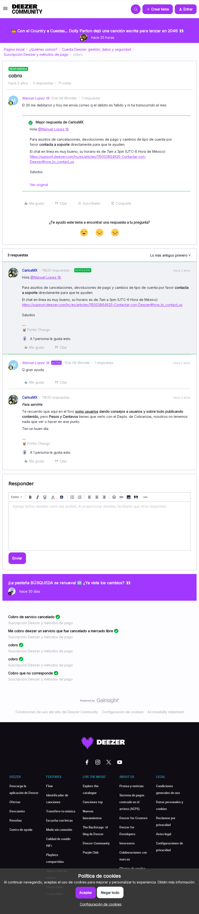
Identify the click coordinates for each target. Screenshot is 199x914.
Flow (49, 786)
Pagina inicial (14, 49)
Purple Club (91, 852)
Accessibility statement (166, 712)
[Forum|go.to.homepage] (27, 9)
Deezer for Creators (133, 818)
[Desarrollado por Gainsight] (99, 701)
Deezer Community (96, 843)
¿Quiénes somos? (43, 49)
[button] (5, 10)
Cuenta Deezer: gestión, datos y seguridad (96, 49)
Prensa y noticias (131, 786)
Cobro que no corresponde (30, 673)
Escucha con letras (59, 820)
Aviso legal (163, 834)
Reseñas (15, 820)
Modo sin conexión (59, 829)
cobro (13, 645)
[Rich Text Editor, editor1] (99, 526)
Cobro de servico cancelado (31, 617)
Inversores (127, 843)
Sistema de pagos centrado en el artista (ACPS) (131, 802)
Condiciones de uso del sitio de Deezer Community (57, 712)
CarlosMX (30, 270)
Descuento (17, 811)
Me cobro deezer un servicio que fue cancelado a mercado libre (60, 631)
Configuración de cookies (123, 712)
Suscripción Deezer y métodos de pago (36, 54)
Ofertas (14, 802)
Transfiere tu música (60, 811)
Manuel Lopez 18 (35, 98)
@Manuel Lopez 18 (53, 129)
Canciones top (93, 802)
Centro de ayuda (20, 829)
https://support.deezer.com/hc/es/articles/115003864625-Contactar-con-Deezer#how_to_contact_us (102, 305)
